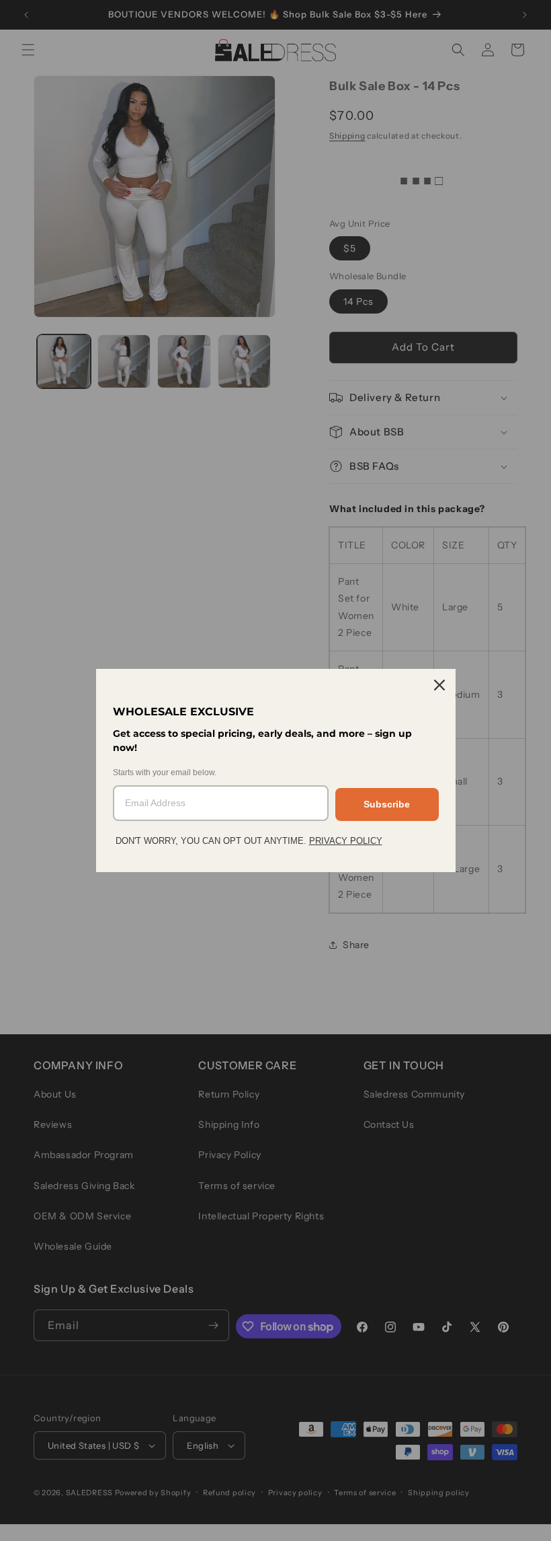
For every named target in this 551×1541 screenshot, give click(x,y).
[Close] (439, 685)
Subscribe (387, 804)
